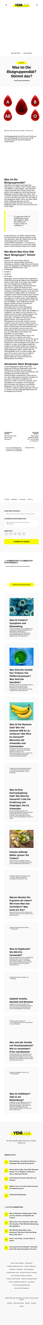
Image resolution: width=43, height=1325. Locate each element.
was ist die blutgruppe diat (13, 447)
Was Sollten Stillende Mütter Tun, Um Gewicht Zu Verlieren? (33, 438)
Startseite (16, 53)
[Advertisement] (21, 30)
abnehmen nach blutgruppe (14, 450)
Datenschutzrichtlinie (18, 1303)
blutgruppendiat (29, 447)
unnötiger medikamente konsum (15, 1266)
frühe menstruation (29, 1269)
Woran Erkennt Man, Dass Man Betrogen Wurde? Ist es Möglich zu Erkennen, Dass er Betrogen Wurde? (23, 1172)
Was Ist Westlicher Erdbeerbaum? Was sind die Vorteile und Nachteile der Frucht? (23, 1216)
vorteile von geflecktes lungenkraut (17, 1282)
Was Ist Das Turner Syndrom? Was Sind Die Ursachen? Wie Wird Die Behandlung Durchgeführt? (24, 1224)
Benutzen (27, 1303)
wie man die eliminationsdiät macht (21, 1285)
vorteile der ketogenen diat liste (29, 1278)
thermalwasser (29, 1263)
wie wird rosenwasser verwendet (28, 1272)
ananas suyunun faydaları (17, 1263)
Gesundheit (28, 53)
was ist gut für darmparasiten (21, 1288)
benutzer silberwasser (30, 1266)
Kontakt (21, 1306)
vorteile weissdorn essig (12, 1272)
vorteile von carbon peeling (13, 1278)
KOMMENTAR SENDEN (22, 541)
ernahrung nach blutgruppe (14, 449)
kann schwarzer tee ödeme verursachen (21, 1275)
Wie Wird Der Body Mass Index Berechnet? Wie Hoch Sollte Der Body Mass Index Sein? (22, 1232)
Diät (22, 63)
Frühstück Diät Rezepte (17, 1194)
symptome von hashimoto (16, 1269)
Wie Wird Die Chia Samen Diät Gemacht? (10, 437)
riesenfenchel (31, 1282)
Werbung (33, 1303)
